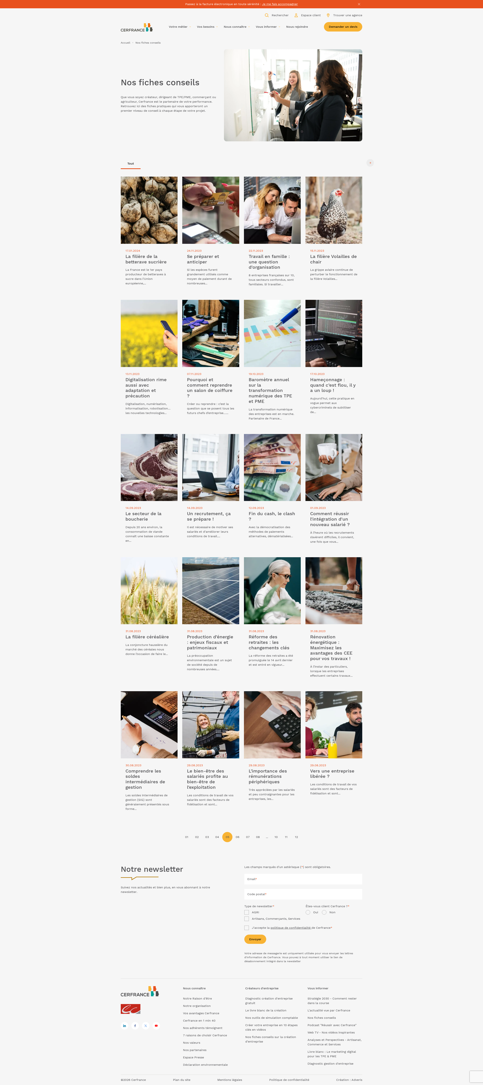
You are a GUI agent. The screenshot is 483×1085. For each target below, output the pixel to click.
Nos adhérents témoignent (202, 1028)
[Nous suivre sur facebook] (135, 1026)
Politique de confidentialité (289, 1080)
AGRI (255, 912)
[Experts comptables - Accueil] (131, 1009)
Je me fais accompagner (280, 4)
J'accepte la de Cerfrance (292, 928)
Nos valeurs (191, 1042)
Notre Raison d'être (197, 998)
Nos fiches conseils (322, 1018)
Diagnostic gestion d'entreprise (330, 1063)
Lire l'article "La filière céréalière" (145, 559)
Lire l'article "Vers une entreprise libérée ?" (329, 696)
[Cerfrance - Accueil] (137, 27)
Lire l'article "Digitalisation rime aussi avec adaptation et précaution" (148, 304)
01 (186, 837)
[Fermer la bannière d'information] (359, 4)
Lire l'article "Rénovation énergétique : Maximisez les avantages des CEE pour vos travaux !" (333, 564)
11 (286, 837)
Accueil (125, 42)
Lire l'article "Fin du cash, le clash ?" (271, 436)
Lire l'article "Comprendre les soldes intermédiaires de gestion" (148, 696)
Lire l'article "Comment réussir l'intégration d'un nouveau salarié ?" (331, 438)
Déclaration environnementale (205, 1065)
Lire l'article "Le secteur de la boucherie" (142, 438)
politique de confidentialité (291, 928)
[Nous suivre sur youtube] (156, 1026)
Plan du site (181, 1080)
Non (332, 912)
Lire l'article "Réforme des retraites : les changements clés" (271, 562)
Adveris (356, 1080)
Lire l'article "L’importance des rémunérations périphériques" (266, 696)
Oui (315, 912)
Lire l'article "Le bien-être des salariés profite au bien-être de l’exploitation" (210, 696)
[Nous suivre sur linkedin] (124, 1026)
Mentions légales (229, 1080)
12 (296, 837)
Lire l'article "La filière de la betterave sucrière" (149, 181)
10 (276, 837)
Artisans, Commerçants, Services (276, 918)
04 (217, 837)
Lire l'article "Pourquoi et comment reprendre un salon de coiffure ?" (208, 304)
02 (197, 837)
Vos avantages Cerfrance (201, 1013)
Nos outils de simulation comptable (271, 1018)
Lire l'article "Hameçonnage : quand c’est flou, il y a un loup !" (331, 304)
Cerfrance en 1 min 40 (199, 1020)
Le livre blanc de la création (265, 1010)
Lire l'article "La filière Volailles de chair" (330, 181)
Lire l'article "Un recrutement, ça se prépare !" (208, 438)
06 (237, 837)
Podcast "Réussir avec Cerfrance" (332, 1025)
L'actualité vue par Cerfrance (329, 1010)
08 (258, 837)
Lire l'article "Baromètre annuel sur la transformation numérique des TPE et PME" (272, 306)
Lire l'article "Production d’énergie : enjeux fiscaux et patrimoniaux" (208, 562)
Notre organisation (197, 1006)
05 (227, 837)
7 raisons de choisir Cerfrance (205, 1035)
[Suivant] (370, 163)
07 (248, 837)
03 (207, 837)
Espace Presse (193, 1057)
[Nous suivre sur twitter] (145, 1026)
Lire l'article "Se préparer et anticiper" (210, 179)
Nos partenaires (194, 1050)
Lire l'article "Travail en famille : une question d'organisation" (270, 181)
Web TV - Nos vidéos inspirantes (331, 1032)
